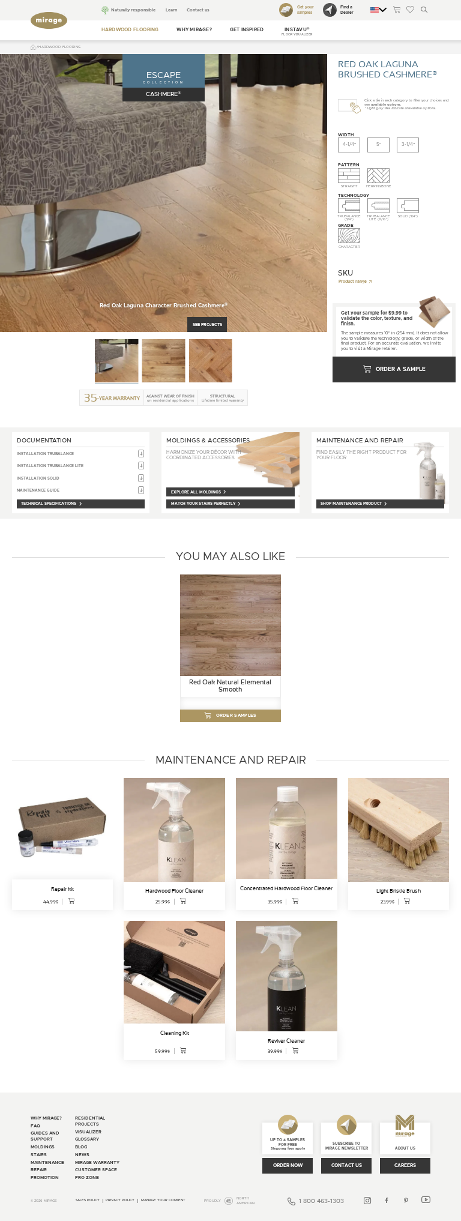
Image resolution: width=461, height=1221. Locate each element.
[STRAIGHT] (349, 176)
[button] (297, 30)
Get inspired (247, 30)
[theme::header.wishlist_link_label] (410, 10)
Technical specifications (48, 503)
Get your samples (305, 9)
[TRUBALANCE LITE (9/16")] (378, 206)
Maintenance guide (38, 490)
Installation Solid (38, 478)
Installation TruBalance (45, 454)
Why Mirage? (194, 30)
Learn (171, 10)
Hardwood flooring (130, 30)
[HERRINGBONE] (378, 176)
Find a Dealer (346, 9)
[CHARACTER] (349, 236)
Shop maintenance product (351, 503)
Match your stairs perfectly (203, 503)
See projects (207, 325)
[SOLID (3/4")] (408, 206)
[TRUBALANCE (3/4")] (349, 206)
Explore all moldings (196, 492)
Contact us (198, 10)
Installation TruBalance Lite (50, 466)
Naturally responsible (133, 10)
